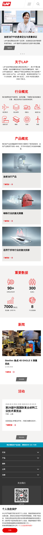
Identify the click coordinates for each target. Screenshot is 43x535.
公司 (3, 469)
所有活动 (21, 437)
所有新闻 (21, 379)
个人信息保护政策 (25, 525)
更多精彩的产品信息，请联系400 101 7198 (21, 445)
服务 (3, 463)
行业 (3, 452)
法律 (3, 475)
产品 (3, 458)
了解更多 (8, 48)
